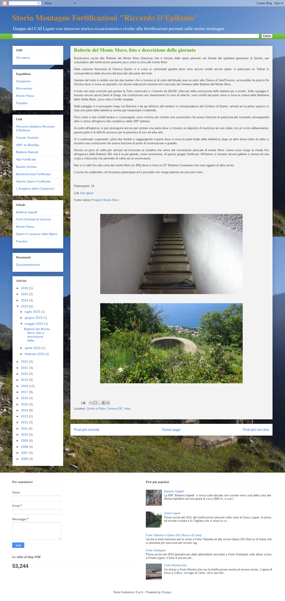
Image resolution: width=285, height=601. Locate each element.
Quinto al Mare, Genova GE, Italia (108, 408)
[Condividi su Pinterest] (108, 402)
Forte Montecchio (175, 565)
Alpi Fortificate (26, 159)
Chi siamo (23, 57)
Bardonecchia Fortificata (33, 174)
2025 (25, 294)
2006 (25, 459)
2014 (25, 410)
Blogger (166, 592)
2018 (25, 386)
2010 (25, 434)
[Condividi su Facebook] (104, 402)
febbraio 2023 (35, 354)
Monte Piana (25, 95)
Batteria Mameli (27, 152)
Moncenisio (24, 88)
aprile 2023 (33, 348)
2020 (25, 374)
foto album (87, 193)
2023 (25, 306)
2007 (25, 453)
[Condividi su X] (99, 402)
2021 (25, 368)
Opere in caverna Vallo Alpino (36, 234)
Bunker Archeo (26, 167)
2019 (25, 380)
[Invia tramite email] (91, 402)
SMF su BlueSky (27, 145)
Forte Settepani (156, 550)
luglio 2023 (33, 311)
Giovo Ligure (172, 513)
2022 (25, 361)
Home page (171, 430)
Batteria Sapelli (26, 212)
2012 (25, 422)
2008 (25, 447)
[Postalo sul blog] (95, 402)
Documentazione (28, 264)
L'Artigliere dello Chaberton (35, 188)
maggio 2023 (34, 323)
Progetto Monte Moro (105, 200)
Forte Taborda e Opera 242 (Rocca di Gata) (174, 535)
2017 (25, 392)
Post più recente (87, 430)
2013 (25, 416)
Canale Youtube (27, 137)
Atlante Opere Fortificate (33, 181)
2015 (25, 404)
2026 (25, 288)
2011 (24, 428)
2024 (25, 300)
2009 (25, 440)
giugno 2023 (34, 317)
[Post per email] (83, 402)
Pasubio (21, 103)
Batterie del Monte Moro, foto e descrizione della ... (37, 334)
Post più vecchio (256, 430)
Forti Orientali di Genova (33, 219)
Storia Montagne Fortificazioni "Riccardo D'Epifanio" (105, 17)
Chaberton (23, 81)
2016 (25, 398)
